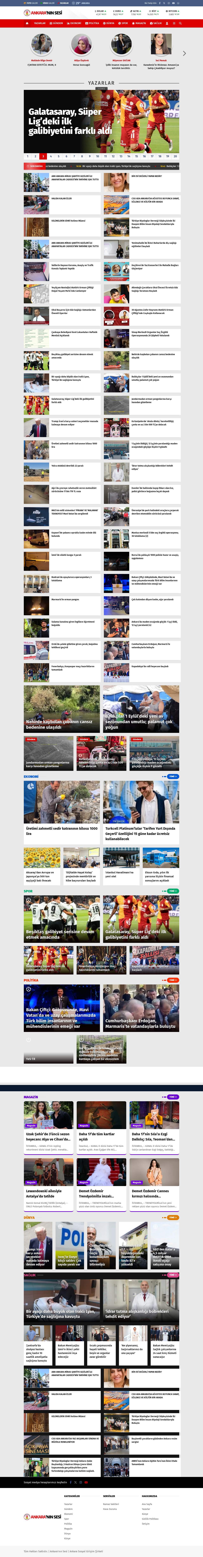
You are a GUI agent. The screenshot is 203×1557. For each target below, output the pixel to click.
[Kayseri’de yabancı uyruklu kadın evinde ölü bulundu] (36, 547)
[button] (27, 23)
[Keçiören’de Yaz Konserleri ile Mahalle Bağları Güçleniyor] (116, 280)
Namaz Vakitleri (111, 1504)
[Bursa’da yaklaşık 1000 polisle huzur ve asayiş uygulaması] (116, 570)
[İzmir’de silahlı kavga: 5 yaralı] (36, 570)
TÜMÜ (101, 89)
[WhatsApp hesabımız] (178, 3)
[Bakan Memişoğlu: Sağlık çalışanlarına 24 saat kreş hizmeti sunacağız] (165, 1333)
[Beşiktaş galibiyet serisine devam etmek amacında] (36, 369)
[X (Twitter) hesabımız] (164, 3)
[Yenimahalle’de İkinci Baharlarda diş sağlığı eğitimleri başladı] (116, 258)
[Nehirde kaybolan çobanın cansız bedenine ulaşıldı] (116, 369)
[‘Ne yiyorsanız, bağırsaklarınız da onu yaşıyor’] (133, 1333)
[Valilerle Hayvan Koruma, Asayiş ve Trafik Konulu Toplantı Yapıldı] (36, 280)
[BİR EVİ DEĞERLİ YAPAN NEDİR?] (116, 191)
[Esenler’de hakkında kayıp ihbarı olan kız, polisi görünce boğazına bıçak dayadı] (116, 503)
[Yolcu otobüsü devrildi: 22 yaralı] (36, 480)
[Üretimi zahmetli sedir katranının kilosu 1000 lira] (36, 458)
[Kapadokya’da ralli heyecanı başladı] (116, 681)
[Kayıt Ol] (167, 23)
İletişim (146, 1524)
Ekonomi (75, 23)
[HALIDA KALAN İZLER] (36, 213)
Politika (94, 23)
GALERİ (32, 3)
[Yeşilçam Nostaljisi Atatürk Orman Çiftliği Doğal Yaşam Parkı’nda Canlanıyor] (36, 302)
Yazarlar (40, 23)
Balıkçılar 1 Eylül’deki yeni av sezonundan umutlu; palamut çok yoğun (120, 166)
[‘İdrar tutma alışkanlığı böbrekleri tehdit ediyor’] (116, 480)
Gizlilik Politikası (150, 1519)
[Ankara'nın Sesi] (43, 14)
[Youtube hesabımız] (173, 3)
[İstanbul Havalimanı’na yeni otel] (121, 858)
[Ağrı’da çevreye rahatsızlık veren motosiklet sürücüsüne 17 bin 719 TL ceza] (36, 503)
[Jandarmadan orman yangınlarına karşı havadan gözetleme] (116, 414)
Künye (67, 1538)
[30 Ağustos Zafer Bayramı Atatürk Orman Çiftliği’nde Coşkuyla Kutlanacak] (116, 325)
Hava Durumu (110, 1509)
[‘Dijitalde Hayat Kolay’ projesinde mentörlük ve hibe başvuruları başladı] (81, 858)
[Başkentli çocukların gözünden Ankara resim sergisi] (116, 1453)
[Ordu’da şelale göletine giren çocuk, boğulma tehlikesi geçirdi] (36, 659)
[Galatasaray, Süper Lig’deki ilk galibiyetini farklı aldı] (36, 414)
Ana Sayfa (147, 1504)
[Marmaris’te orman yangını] (36, 614)
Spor (125, 23)
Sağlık (157, 23)
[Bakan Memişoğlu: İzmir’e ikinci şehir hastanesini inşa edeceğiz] (70, 1333)
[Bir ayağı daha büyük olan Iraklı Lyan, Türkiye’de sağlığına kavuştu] (36, 391)
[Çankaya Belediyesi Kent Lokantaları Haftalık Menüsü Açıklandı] (36, 347)
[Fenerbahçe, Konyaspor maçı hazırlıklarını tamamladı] (36, 681)
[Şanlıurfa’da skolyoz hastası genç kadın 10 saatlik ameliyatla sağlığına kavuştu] (38, 1333)
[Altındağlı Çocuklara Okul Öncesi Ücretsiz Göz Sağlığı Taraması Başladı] (116, 302)
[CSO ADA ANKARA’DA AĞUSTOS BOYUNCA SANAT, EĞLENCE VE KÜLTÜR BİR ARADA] (116, 213)
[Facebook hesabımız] (159, 3)
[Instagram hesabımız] (169, 3)
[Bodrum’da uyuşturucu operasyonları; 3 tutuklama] (36, 592)
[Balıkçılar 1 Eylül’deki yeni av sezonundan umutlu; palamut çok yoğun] (116, 391)
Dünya (110, 23)
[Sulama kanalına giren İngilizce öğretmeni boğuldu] (36, 637)
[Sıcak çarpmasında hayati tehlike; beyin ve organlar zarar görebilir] (101, 1333)
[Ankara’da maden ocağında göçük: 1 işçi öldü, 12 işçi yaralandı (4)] (116, 637)
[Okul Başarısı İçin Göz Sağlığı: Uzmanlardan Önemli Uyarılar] (36, 325)
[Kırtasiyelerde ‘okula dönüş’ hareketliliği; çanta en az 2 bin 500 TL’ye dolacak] (116, 436)
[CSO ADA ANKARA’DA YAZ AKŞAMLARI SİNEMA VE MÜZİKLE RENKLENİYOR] (36, 1453)
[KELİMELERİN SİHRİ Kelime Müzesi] (36, 236)
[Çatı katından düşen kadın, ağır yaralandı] (116, 614)
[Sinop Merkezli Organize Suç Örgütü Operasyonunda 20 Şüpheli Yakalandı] (116, 347)
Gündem (58, 23)
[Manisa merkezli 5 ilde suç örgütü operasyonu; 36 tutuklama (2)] (116, 547)
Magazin (141, 23)
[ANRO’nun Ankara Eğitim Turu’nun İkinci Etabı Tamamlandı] (116, 1476)
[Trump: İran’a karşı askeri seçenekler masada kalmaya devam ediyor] (36, 436)
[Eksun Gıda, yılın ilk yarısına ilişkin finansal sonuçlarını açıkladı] (161, 858)
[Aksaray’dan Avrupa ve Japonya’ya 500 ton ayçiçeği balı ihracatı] (42, 858)
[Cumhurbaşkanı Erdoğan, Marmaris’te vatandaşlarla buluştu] (116, 659)
